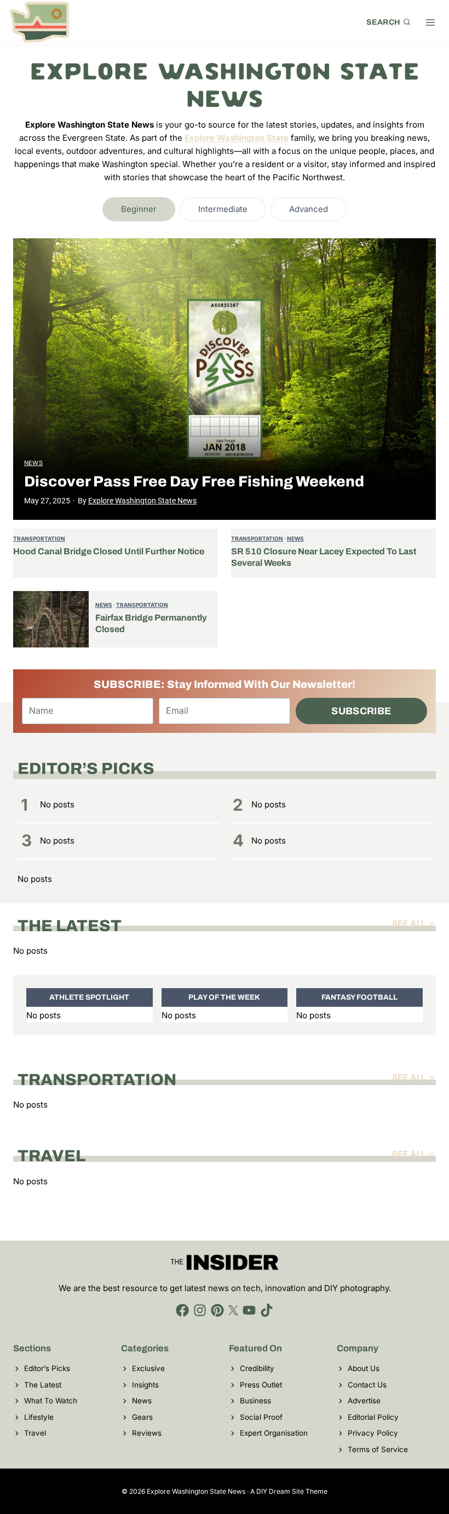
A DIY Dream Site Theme (288, 1491)
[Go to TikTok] (266, 1310)
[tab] (138, 209)
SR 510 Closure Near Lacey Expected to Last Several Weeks (323, 557)
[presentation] (224, 379)
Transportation (39, 538)
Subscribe (361, 711)
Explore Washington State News (142, 500)
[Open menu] (430, 22)
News (33, 463)
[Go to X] (233, 1310)
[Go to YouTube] (249, 1310)
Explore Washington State (237, 138)
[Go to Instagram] (199, 1310)
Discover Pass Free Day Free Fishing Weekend (194, 481)
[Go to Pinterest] (217, 1310)
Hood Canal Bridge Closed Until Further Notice (108, 551)
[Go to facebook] (182, 1310)
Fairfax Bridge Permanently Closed (151, 623)
